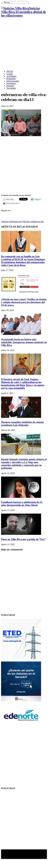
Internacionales (12, 81)
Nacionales (11, 83)
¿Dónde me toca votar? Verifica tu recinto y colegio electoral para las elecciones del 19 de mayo (24, 302)
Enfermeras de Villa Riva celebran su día (22, 221)
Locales (9, 74)
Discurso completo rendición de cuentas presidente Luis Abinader (22, 423)
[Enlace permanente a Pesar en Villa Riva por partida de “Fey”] (21, 534)
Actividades (11, 76)
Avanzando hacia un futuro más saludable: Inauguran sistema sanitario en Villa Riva (24, 342)
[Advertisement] (24, 44)
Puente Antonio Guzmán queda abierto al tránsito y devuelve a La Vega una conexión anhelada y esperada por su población (24, 463)
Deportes (10, 86)
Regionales (11, 78)
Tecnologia (11, 88)
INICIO (9, 71)
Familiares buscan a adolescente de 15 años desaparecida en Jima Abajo (21, 503)
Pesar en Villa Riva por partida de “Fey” (23, 539)
